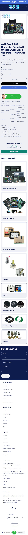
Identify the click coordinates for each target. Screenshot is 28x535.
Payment (5, 439)
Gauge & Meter (7, 310)
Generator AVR (7, 218)
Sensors (5, 341)
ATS (4, 295)
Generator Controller (9, 188)
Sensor (4, 398)
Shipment (5, 442)
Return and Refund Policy (9, 448)
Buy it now (14, 87)
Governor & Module (9, 249)
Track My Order (6, 445)
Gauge (4, 417)
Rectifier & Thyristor (9, 326)
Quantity (3, 71)
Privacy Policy (6, 454)
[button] (1, 7)
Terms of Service (7, 451)
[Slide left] (10, 41)
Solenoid (5, 423)
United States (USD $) (13, 517)
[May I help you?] (14, 532)
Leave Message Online (9, 487)
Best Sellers (5, 386)
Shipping (2, 69)
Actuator (5, 279)
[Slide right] (17, 41)
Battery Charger (7, 414)
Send (5, 376)
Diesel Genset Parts (7, 402)
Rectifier (5, 420)
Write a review (14, 151)
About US (5, 435)
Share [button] (4, 92)
